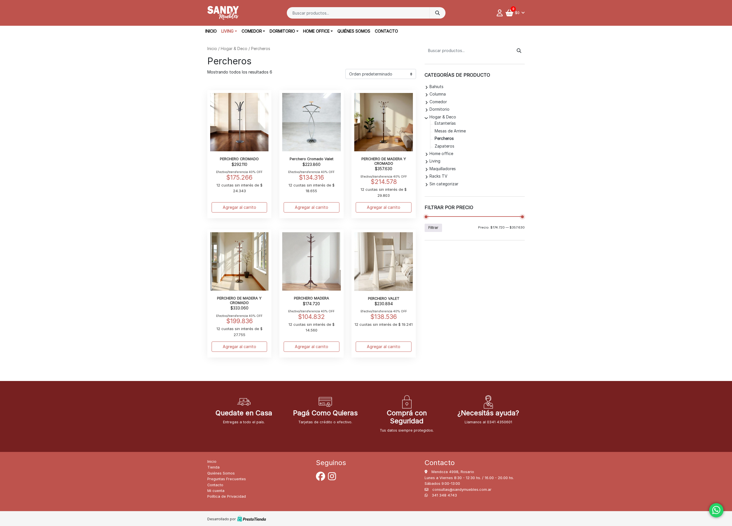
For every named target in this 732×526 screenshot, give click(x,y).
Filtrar (433, 227)
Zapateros (444, 146)
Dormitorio (282, 31)
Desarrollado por (221, 519)
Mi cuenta (215, 491)
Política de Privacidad (226, 496)
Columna (437, 94)
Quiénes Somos (353, 31)
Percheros (444, 138)
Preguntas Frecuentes (226, 479)
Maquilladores (442, 168)
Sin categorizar (443, 183)
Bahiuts (436, 86)
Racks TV (438, 176)
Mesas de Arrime (450, 130)
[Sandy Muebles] (223, 13)
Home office (316, 31)
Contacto (386, 31)
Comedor (252, 31)
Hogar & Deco (234, 48)
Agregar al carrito (239, 207)
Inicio (211, 31)
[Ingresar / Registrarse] (501, 12)
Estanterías (445, 123)
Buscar (437, 13)
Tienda (213, 467)
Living (227, 31)
